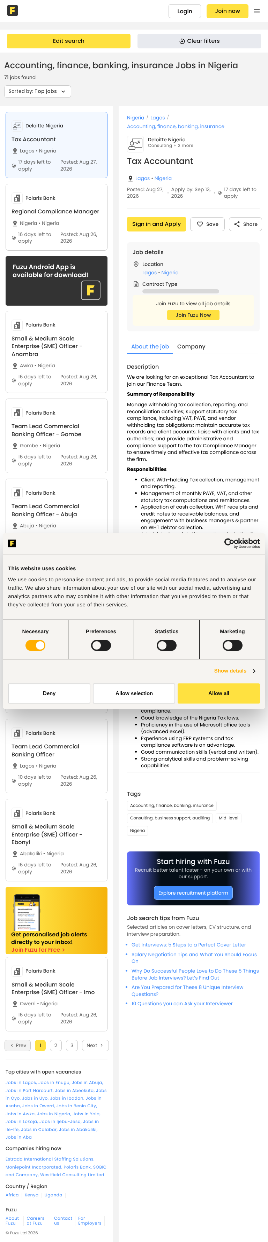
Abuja (27, 525)
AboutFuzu (12, 1221)
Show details (230, 671)
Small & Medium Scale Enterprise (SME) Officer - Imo (53, 988)
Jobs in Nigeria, (55, 1114)
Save (212, 224)
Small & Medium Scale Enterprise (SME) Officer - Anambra (47, 346)
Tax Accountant (33, 139)
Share (250, 224)
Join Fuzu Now (193, 315)
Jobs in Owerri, (39, 1106)
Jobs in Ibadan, (67, 1098)
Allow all (218, 693)
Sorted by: (33, 91)
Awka (26, 365)
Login (184, 11)
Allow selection (134, 693)
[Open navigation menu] (257, 11)
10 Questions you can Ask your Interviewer (182, 1003)
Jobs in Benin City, (76, 1106)
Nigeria (46, 151)
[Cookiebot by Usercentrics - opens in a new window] (229, 543)
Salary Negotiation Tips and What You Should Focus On (194, 958)
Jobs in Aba (19, 1137)
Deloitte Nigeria (167, 139)
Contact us (63, 1221)
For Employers (90, 1221)
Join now (227, 11)
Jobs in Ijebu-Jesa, (61, 1122)
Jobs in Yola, (86, 1114)
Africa (12, 1195)
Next (92, 1045)
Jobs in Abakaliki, (78, 1130)
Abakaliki (31, 853)
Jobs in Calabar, (40, 1130)
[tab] (56, 145)
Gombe (29, 445)
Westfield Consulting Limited (72, 1175)
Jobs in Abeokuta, (75, 1091)
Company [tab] (191, 347)
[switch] (101, 645)
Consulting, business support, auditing (170, 818)
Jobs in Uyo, (36, 1098)
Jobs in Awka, (21, 1114)
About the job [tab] (150, 347)
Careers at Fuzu (35, 1221)
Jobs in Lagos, (22, 1083)
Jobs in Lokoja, (22, 1122)
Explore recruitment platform (193, 892)
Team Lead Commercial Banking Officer (45, 750)
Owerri (28, 1003)
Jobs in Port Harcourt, (30, 1091)
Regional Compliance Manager (55, 211)
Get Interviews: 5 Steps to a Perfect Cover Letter (189, 944)
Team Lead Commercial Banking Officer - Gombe (46, 430)
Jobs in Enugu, (55, 1083)
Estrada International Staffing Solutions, (50, 1159)
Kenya (32, 1195)
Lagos (27, 151)
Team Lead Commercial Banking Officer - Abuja (45, 510)
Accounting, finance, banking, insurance (175, 126)
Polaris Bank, (79, 1167)
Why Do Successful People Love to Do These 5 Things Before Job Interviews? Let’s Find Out (195, 974)
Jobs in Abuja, (87, 1083)
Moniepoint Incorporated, (35, 1167)
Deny (49, 693)
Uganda (53, 1195)
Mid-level (228, 818)
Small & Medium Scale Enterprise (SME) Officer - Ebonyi (47, 834)
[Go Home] (13, 11)
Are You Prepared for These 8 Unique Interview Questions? (188, 991)
